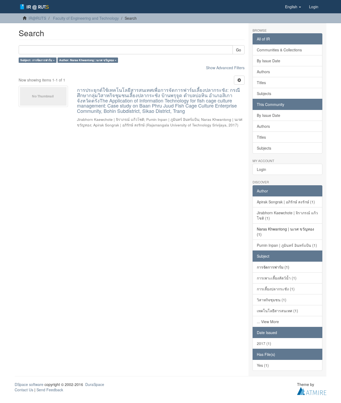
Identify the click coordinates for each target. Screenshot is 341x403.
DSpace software (29, 384)
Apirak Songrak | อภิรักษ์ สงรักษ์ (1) (286, 201)
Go (238, 49)
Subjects (264, 93)
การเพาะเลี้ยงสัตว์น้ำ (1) (277, 278)
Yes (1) (263, 365)
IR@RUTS (37, 18)
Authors (263, 71)
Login (261, 169)
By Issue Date (268, 60)
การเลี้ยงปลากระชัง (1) (276, 288)
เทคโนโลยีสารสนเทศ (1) (277, 310)
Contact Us (24, 389)
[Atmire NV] (311, 390)
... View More (268, 321)
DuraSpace (94, 384)
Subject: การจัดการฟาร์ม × (37, 60)
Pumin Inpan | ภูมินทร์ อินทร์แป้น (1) (287, 245)
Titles (261, 82)
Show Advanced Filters (225, 67)
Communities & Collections (279, 49)
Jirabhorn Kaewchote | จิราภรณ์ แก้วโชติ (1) (287, 215)
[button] (293, 6)
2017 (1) (264, 343)
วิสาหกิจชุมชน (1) (271, 299)
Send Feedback (49, 389)
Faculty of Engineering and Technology (86, 18)
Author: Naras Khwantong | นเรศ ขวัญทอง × (87, 60)
